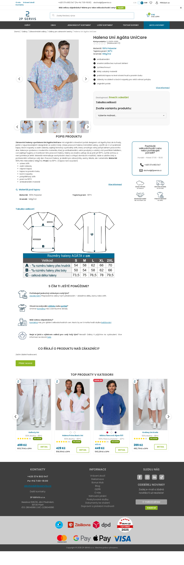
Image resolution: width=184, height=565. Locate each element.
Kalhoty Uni (34, 432)
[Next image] (86, 79)
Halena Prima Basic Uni (72, 435)
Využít (121, 8)
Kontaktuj (41, 308)
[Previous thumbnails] (17, 127)
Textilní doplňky (131, 25)
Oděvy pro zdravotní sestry (60, 31)
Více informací (163, 87)
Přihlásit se (165, 3)
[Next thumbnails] (88, 127)
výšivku (51, 306)
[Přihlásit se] (157, 3)
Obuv (53, 25)
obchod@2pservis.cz (37, 486)
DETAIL (44, 446)
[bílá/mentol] (70, 432)
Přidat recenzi (25, 363)
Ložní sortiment (105, 25)
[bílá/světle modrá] (74, 432)
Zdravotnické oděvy (38, 31)
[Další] (168, 417)
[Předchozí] (16, 417)
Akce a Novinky (156, 25)
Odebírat (151, 508)
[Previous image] (19, 79)
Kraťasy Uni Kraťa (150, 432)
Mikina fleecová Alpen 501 (111, 435)
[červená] (107, 432)
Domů (17, 31)
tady (49, 337)
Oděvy (27, 25)
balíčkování (106, 322)
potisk (64, 306)
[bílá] (111, 432)
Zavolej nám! (35, 296)
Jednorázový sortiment (79, 25)
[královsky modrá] (115, 432)
